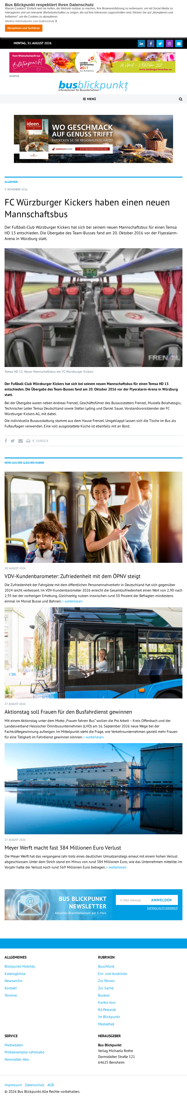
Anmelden (161, 900)
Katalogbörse (15, 973)
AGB (50, 1085)
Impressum (13, 1085)
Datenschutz (34, 1085)
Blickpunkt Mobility (20, 966)
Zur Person (106, 980)
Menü (91, 99)
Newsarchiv (14, 980)
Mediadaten (14, 1045)
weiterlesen (73, 601)
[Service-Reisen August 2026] (93, 139)
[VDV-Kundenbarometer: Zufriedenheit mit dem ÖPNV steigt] (93, 517)
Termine (11, 995)
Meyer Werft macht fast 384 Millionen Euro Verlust (63, 847)
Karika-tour (107, 1002)
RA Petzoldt (107, 1009)
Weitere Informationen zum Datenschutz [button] (30, 21)
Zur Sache (106, 988)
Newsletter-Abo (17, 1059)
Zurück (42, 441)
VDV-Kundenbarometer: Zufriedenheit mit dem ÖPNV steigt (72, 576)
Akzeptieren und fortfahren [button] (23, 28)
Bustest (103, 995)
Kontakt (11, 988)
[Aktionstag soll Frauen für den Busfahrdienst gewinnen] (93, 652)
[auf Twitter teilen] (12, 441)
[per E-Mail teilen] (20, 441)
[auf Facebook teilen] (7, 441)
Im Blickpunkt (109, 1016)
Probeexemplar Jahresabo (24, 1052)
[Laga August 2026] (92, 62)
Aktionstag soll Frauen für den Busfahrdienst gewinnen (68, 711)
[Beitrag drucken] (28, 441)
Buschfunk (106, 966)
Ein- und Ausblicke (112, 973)
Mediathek (106, 1024)
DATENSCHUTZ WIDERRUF (162, 908)
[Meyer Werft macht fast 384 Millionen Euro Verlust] (93, 788)
